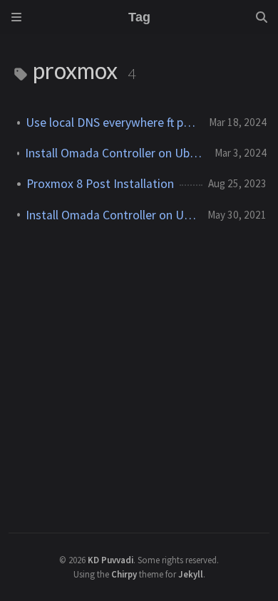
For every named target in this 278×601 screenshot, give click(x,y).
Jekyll (190, 574)
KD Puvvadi (110, 559)
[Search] (261, 17)
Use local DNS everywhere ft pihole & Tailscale (111, 122)
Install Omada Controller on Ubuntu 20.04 (111, 215)
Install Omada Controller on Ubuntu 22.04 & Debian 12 (114, 153)
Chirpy (124, 574)
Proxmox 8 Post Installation (100, 184)
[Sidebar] (16, 17)
